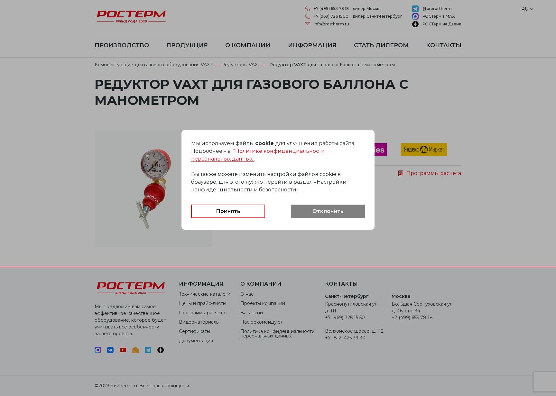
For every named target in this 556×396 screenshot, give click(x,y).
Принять (228, 211)
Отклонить (328, 211)
